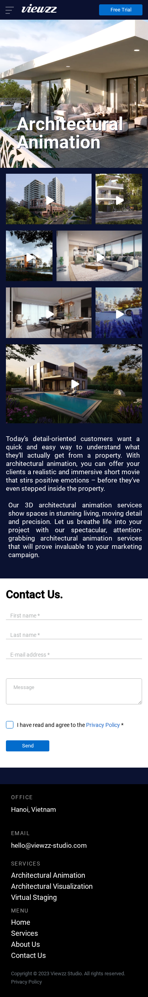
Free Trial (121, 10)
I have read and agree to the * (70, 725)
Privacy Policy (103, 725)
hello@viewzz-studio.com (49, 845)
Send (28, 746)
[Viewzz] (38, 8)
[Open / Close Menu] (17, 11)
